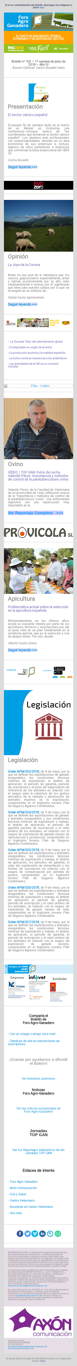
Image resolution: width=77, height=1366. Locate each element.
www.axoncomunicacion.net (20, 1348)
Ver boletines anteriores (38, 1078)
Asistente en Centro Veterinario (31, 1207)
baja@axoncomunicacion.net (28, 1295)
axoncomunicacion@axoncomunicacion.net (27, 1286)
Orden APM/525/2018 (23, 850)
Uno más (16, 1213)
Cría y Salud (18, 1194)
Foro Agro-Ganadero (24, 1182)
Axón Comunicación (23, 1188)
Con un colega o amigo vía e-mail (32, 1034)
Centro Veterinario (22, 1200)
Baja (42, 1361)
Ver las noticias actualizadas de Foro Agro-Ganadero (38, 1110)
